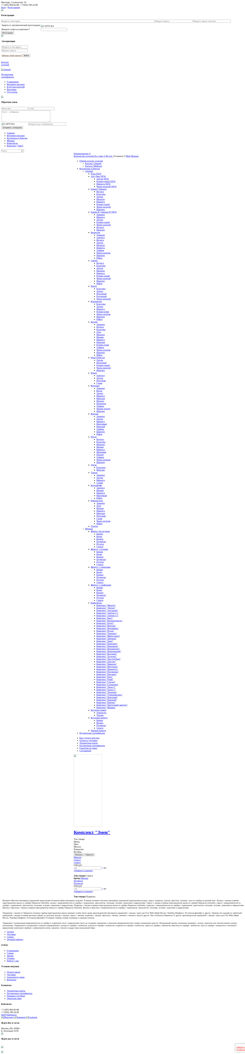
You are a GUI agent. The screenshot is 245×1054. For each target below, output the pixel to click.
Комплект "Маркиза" (106, 664)
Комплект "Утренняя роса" (109, 695)
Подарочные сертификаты (92, 733)
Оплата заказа (13, 972)
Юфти (99, 258)
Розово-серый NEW (106, 181)
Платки (94, 526)
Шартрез (100, 209)
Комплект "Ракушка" (106, 674)
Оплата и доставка (88, 740)
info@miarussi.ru (9, 1015)
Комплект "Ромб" (104, 679)
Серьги (99, 546)
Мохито (100, 401)
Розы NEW (96, 174)
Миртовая (101, 452)
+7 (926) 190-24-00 (29, 5)
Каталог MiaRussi (93, 166)
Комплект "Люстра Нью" (108, 659)
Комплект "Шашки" (106, 707)
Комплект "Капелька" (107, 644)
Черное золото (103, 409)
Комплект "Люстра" (106, 661)
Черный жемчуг (98, 730)
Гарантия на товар (88, 748)
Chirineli (89, 171)
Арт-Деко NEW (98, 176)
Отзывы (11, 958)
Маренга (100, 202)
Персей (100, 454)
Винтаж (94, 414)
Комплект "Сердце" (106, 682)
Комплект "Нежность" (107, 669)
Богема (94, 322)
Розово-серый (103, 204)
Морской (100, 426)
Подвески (101, 541)
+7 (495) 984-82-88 (10, 5)
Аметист (100, 237)
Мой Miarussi (132, 156)
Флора (94, 373)
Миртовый (101, 424)
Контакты (11, 980)
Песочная (101, 380)
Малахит (100, 199)
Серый (99, 483)
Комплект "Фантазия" (107, 697)
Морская (100, 342)
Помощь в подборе (16, 996)
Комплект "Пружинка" (107, 672)
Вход (3, 7)
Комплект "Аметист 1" (107, 613)
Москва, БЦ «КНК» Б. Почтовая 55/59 (10, 1029)
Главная (10, 133)
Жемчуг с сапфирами (101, 585)
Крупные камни (98, 710)
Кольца (99, 539)
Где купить (12, 92)
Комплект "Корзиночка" (108, 649)
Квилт (94, 286)
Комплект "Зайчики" (106, 638)
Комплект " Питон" (105, 608)
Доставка (11, 934)
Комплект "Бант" (104, 618)
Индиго (100, 191)
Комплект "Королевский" (108, 651)
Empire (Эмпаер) (99, 189)
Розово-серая (102, 311)
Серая (99, 383)
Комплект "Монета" (106, 605)
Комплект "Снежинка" (107, 684)
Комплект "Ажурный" (107, 610)
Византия (95, 232)
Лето (98, 332)
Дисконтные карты (88, 743)
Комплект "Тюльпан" (106, 692)
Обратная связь (14, 998)
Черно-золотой (103, 207)
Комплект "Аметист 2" (107, 615)
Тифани (100, 250)
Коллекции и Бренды (17, 138)
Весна (99, 391)
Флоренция (96, 301)
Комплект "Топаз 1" (106, 687)
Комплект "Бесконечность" (109, 621)
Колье (99, 536)
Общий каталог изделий (91, 161)
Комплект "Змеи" (15, 146)
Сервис (10, 937)
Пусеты (100, 544)
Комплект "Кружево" (106, 654)
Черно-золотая (103, 253)
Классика (100, 194)
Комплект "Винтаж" (106, 626)
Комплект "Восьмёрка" (107, 628)
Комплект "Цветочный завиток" (112, 705)
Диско (94, 465)
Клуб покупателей (16, 87)
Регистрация (14, 7)
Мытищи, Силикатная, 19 (13, 2)
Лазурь (99, 197)
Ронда (94, 437)
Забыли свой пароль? (12, 55)
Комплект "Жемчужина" (108, 636)
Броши (99, 534)
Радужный (101, 296)
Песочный (101, 294)
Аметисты (101, 712)
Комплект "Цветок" (106, 702)
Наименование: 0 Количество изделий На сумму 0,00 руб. (93, 154)
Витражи (95, 386)
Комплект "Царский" (106, 700)
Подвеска (78, 881)
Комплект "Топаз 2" (106, 689)
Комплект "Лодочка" (106, 656)
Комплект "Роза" (104, 677)
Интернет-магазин (16, 84)
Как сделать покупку (89, 738)
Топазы (100, 715)
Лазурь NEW (102, 179)
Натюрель (101, 403)
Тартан (94, 472)
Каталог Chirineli (93, 163)
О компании (13, 82)
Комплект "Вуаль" (105, 631)
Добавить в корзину (83, 870)
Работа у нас (13, 961)
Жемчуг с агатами (99, 549)
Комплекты (12, 143)
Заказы (10, 956)
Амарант (100, 214)
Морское (100, 470)
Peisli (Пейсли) (98, 357)
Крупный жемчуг (99, 718)
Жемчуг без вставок (100, 531)
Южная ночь (97, 500)
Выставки (11, 89)
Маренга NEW (103, 184)
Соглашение (85, 750)
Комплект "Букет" (105, 623)
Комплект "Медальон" (107, 666)
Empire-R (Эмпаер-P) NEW (104, 212)
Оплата (10, 932)
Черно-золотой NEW (106, 186)
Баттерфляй (96, 485)
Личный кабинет (15, 939)
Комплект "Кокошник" (107, 646)
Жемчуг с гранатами (100, 567)
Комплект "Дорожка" (106, 633)
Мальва (100, 337)
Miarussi (10, 140)
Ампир (94, 260)
